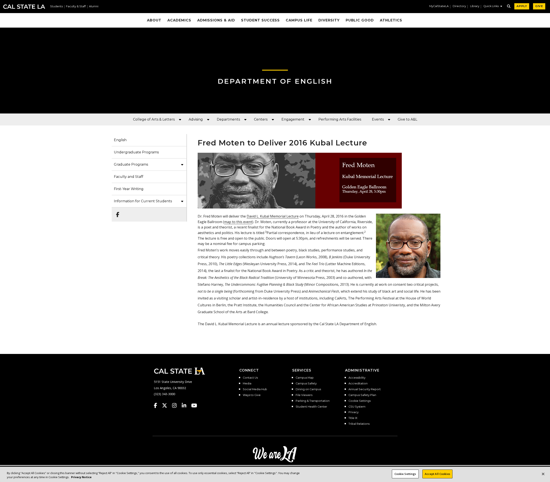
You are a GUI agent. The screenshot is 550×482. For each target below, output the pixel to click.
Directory (459, 6)
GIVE (539, 6)
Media (247, 383)
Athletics (391, 20)
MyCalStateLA (439, 6)
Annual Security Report (364, 389)
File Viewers (304, 395)
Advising (196, 119)
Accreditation (358, 383)
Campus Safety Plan (362, 395)
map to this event (238, 221)
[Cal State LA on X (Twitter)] (166, 405)
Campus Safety (306, 383)
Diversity (329, 20)
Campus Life (299, 20)
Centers (260, 119)
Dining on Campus (308, 389)
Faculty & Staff (76, 6)
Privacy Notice (81, 477)
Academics (179, 20)
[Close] (543, 474)
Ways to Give (252, 395)
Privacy (353, 412)
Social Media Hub (255, 389)
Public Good (360, 20)
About (154, 20)
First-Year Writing (129, 189)
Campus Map (305, 377)
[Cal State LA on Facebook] (157, 405)
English (120, 140)
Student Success (260, 20)
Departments (228, 119)
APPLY (521, 6)
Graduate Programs (131, 164)
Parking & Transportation (313, 400)
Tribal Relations (359, 423)
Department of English (275, 81)
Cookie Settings (359, 400)
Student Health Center (311, 406)
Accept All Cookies (437, 474)
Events (378, 119)
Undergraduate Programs (136, 152)
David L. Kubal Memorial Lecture (273, 216)
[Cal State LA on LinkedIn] (186, 405)
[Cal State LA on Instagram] (176, 405)
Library (474, 6)
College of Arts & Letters (154, 119)
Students (56, 6)
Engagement (292, 119)
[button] (492, 6)
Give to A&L (407, 119)
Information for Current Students (143, 201)
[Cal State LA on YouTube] (194, 405)
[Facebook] (116, 212)
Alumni (93, 6)
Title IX (352, 418)
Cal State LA (24, 7)
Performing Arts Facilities (339, 119)
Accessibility (356, 377)
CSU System (356, 406)
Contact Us (250, 377)
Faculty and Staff (128, 177)
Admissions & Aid (216, 20)
